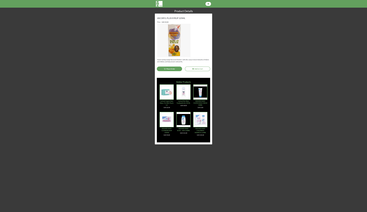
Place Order (170, 69)
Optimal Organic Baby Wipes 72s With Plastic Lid (167, 103)
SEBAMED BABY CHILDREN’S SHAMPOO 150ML (200, 130)
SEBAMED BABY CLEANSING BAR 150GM (166, 130)
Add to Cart (198, 69)
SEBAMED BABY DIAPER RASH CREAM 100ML (200, 103)
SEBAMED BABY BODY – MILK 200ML (183, 129)
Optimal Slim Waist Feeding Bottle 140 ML (183, 102)
